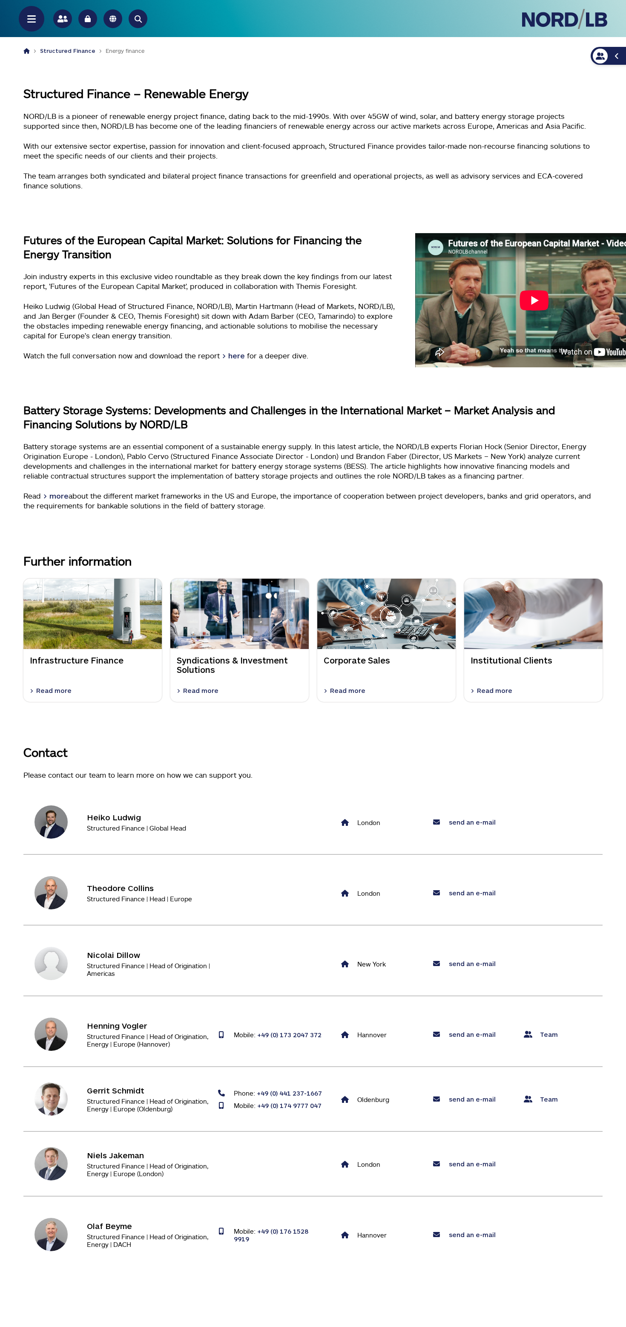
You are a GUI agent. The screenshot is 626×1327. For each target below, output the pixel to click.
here (236, 355)
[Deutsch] (112, 18)
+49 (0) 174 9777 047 (289, 1105)
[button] (138, 18)
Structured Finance (67, 50)
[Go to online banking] (87, 18)
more (59, 495)
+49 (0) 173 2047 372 (289, 1035)
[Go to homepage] (564, 19)
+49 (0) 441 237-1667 (289, 1093)
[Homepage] (26, 50)
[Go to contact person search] (62, 18)
